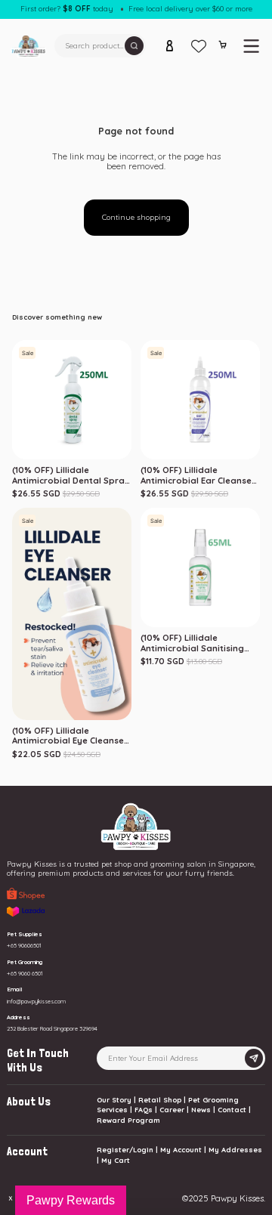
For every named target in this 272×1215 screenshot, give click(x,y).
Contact (232, 1109)
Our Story (114, 1100)
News (201, 1109)
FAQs (143, 1109)
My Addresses (235, 1149)
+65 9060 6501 (25, 973)
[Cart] (222, 47)
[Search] (134, 45)
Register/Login (125, 1149)
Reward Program (128, 1120)
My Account (181, 1149)
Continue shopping (136, 217)
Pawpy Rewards (70, 1200)
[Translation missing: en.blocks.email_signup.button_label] (253, 1058)
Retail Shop (159, 1100)
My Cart (115, 1160)
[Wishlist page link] (198, 46)
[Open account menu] (170, 46)
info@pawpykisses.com (36, 1001)
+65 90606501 (24, 945)
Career (171, 1109)
